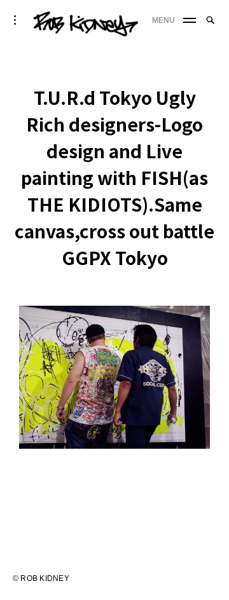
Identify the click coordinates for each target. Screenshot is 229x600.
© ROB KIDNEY (41, 578)
